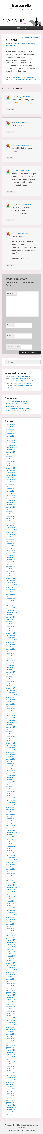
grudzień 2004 (10, 1020)
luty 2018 (9, 658)
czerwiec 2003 (10, 1061)
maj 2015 (9, 734)
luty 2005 (9, 1016)
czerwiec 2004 (10, 1034)
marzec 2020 (10, 601)
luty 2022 (9, 548)
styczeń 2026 (10, 440)
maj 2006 (9, 981)
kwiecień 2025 (10, 461)
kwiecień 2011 (10, 846)
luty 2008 (9, 933)
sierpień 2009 (10, 892)
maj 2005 (9, 1009)
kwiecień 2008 (10, 928)
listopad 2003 (10, 1050)
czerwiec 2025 (10, 456)
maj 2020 (9, 596)
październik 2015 (11, 722)
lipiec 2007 (9, 949)
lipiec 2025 (9, 454)
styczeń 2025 (10, 468)
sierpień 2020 (10, 589)
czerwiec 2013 (10, 786)
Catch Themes (30, 1130)
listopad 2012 (10, 802)
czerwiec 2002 (10, 1089)
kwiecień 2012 (10, 819)
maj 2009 (9, 899)
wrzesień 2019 (10, 614)
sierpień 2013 (10, 782)
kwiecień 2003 (10, 1066)
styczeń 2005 (10, 1018)
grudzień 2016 (10, 690)
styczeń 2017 (10, 688)
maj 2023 (9, 514)
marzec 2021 (10, 573)
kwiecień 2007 (10, 956)
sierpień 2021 (10, 562)
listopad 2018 (10, 637)
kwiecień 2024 (10, 489)
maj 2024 (9, 486)
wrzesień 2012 (10, 807)
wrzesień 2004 (10, 1027)
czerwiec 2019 (10, 621)
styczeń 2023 (10, 523)
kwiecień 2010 (10, 873)
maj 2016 (9, 706)
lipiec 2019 (9, 619)
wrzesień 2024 (10, 477)
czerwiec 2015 (10, 731)
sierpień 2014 (10, 754)
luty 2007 (9, 961)
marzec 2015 (10, 738)
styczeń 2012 (10, 825)
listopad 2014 (10, 747)
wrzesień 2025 (10, 450)
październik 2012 (11, 805)
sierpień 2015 (10, 727)
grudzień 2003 (10, 1048)
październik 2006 (11, 970)
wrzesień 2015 (10, 725)
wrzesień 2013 (10, 780)
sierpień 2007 (10, 947)
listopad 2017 (10, 665)
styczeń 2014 (10, 770)
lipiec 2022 (9, 537)
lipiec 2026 (9, 427)
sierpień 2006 (10, 974)
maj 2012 (9, 816)
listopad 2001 (10, 1105)
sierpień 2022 (10, 534)
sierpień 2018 (10, 644)
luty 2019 (9, 631)
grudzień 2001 (10, 1103)
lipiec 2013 (9, 784)
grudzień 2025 (10, 443)
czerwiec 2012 (10, 814)
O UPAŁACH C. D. (12, 406)
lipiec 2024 (9, 482)
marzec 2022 (10, 546)
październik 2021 (11, 557)
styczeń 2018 (10, 660)
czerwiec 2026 (10, 429)
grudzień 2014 (10, 745)
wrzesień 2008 (10, 917)
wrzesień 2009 (10, 889)
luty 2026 (9, 438)
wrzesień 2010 (10, 862)
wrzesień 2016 (10, 697)
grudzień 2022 (10, 525)
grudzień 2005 (10, 993)
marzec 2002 (10, 1096)
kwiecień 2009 (10, 901)
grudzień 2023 (10, 498)
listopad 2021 (10, 555)
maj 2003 (9, 1064)
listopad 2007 (10, 940)
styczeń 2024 (10, 495)
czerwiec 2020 (10, 594)
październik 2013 (11, 777)
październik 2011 (11, 832)
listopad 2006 (10, 967)
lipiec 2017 (9, 674)
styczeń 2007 (10, 963)
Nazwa (9, 325)
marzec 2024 (10, 491)
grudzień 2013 (10, 773)
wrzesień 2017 (10, 670)
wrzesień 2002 (10, 1082)
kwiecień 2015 (10, 736)
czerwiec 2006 (10, 979)
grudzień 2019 (10, 608)
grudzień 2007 (10, 938)
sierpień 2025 (10, 452)
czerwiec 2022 (10, 539)
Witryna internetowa (13, 346)
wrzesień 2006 (10, 972)
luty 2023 (9, 521)
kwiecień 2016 (10, 708)
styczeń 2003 (10, 1073)
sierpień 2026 (10, 424)
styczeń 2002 (10, 1100)
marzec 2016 (10, 711)
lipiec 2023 (9, 509)
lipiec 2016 (9, 702)
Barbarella (21, 5)
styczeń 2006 (10, 990)
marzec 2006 (10, 986)
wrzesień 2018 (10, 642)
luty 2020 (9, 603)
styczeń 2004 (10, 1045)
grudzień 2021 (10, 553)
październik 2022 (11, 530)
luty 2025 (9, 466)
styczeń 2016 (10, 715)
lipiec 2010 (9, 867)
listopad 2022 (10, 528)
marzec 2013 (10, 793)
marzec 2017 (10, 683)
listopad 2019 (10, 610)
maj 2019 (9, 624)
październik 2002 (11, 1080)
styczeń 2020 (10, 605)
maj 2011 (9, 844)
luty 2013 (9, 796)
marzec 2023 (10, 518)
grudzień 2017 (10, 663)
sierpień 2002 (10, 1084)
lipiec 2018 (9, 647)
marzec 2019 (10, 628)
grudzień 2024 (10, 470)
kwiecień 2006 (10, 983)
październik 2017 (11, 667)
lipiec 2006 (9, 977)
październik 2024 (11, 475)
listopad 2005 (10, 995)
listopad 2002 (10, 1077)
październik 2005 (11, 997)
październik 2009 (11, 887)
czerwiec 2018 (10, 649)
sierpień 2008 (10, 919)
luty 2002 (9, 1098)
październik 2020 (11, 585)
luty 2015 (9, 741)
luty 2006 (9, 988)
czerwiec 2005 (10, 1006)
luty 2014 (9, 768)
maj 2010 (9, 871)
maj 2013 (9, 789)
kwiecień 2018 (10, 653)
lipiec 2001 (9, 1114)
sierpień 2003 (10, 1057)
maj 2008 (9, 926)
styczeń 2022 (10, 550)
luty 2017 (9, 686)
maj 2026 (9, 431)
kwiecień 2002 (10, 1093)
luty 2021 (9, 576)
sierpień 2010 (10, 864)
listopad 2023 (10, 500)
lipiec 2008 (9, 922)
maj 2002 (9, 1091)
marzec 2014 (10, 766)
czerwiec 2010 (10, 869)
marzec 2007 (10, 958)
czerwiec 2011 (10, 841)
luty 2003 (9, 1071)
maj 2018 (9, 651)
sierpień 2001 (10, 1112)
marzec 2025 (10, 463)
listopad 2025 (10, 445)
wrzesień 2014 (10, 752)
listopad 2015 (10, 720)
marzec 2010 (10, 876)
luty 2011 (9, 851)
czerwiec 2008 (10, 924)
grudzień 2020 (10, 580)
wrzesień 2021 (10, 560)
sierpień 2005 (10, 1002)
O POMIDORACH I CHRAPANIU (16, 411)
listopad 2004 (10, 1022)
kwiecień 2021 (10, 571)
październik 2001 (11, 1107)
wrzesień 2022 (10, 532)
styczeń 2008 (10, 935)
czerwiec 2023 (10, 511)
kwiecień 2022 (10, 544)
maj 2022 (9, 541)
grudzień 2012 (10, 800)
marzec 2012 (10, 821)
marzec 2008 (10, 931)
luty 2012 (9, 823)
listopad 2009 (10, 885)
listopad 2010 (10, 857)
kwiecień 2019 (10, 626)
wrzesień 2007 (10, 944)
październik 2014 (11, 750)
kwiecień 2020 (10, 598)
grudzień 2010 (10, 855)
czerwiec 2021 (10, 566)
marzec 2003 (10, 1068)
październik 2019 (11, 612)
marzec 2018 (10, 656)
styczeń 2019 (10, 633)
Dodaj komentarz (11, 45)
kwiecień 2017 (10, 681)
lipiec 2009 (9, 894)
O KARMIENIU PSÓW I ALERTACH (17, 408)
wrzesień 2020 (10, 587)
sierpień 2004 (10, 1029)
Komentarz (11, 293)
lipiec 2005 (9, 1004)
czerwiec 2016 (10, 704)
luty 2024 (9, 493)
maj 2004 (9, 1036)
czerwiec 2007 (10, 951)
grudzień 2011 (10, 828)
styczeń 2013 (10, 798)
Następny (35, 37)
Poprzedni (24, 37)
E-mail (9, 335)
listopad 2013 (10, 775)
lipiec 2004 (9, 1032)
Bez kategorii (17, 77)
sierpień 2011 (10, 837)
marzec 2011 (10, 848)
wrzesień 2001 (10, 1109)
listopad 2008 (10, 912)
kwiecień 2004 (10, 1038)
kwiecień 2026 (10, 434)
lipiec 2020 (9, 592)
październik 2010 (11, 860)
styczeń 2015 (10, 743)
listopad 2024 (10, 473)
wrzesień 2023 (10, 505)
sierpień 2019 (10, 617)
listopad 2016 (10, 692)
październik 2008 (11, 915)
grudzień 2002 (10, 1075)
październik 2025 (11, 447)
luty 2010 (9, 878)
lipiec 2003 (9, 1059)
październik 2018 (11, 640)
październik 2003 (11, 1052)
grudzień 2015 (10, 718)
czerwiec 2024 (10, 484)
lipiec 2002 (9, 1087)
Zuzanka (9, 381)
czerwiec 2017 (10, 676)
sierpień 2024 (10, 479)
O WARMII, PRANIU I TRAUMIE (23, 378)
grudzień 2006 (10, 965)
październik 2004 (11, 1025)
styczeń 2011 (10, 853)
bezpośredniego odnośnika (27, 79)
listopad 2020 (10, 582)
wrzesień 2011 (10, 835)
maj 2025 (9, 459)
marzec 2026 (10, 436)
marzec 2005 (10, 1013)
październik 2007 (11, 942)
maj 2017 (9, 679)
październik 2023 (11, 502)
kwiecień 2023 (10, 516)
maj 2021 (9, 569)
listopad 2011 (10, 830)
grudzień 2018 (10, 635)
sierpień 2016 (10, 699)
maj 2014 (9, 761)
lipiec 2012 (9, 812)
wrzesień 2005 (10, 999)
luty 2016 (9, 713)
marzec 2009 (10, 903)
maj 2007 (9, 954)
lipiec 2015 (9, 729)
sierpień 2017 (10, 672)
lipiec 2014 (9, 757)
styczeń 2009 (10, 908)
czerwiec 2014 (10, 759)
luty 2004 (9, 1043)
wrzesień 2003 (10, 1054)
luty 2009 (9, 905)
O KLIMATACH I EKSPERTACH (21, 376)
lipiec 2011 (9, 839)
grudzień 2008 (10, 910)
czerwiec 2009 (10, 896)
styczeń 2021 (10, 578)
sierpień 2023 (10, 507)
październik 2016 (11, 695)
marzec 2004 (10, 1041)
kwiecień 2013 (10, 791)
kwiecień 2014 (10, 764)
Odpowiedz (11, 109)
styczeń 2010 (10, 880)
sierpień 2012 (10, 809)
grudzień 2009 (10, 883)
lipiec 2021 (9, 564)
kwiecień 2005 (10, 1011)
